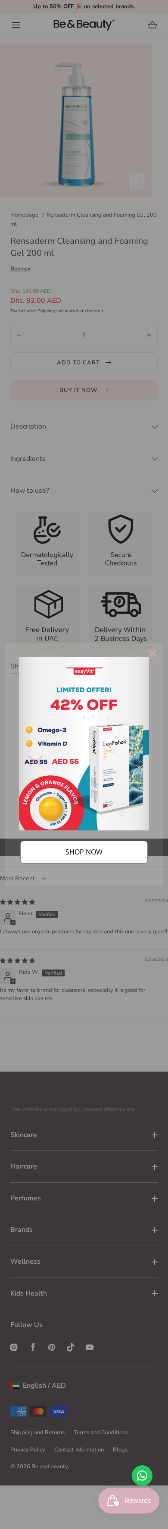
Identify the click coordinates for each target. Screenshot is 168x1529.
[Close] (152, 653)
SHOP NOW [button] (84, 852)
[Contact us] (142, 1475)
